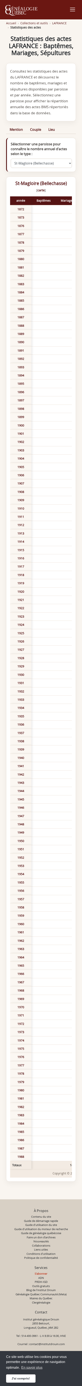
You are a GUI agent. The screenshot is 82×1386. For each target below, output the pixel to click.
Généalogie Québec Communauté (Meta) (41, 1294)
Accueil (11, 23)
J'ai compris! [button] (21, 1378)
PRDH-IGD (41, 1282)
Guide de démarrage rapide (41, 1221)
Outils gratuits (41, 1286)
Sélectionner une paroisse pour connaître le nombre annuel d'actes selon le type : (39, 149)
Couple (35, 129)
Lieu (51, 129)
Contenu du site (41, 1217)
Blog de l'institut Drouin (41, 1290)
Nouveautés (41, 1241)
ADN (41, 1278)
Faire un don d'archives (41, 1237)
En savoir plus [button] (31, 1367)
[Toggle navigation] (72, 9)
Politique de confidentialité (41, 1258)
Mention (16, 129)
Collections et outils (34, 23)
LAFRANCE (59, 23)
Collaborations (41, 1245)
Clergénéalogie (41, 1302)
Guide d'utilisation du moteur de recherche (41, 1229)
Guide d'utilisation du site (41, 1225)
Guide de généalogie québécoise (41, 1233)
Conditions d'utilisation (41, 1254)
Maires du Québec (41, 1298)
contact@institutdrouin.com (47, 1344)
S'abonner (41, 1273)
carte (41, 190)
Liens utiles (41, 1249)
